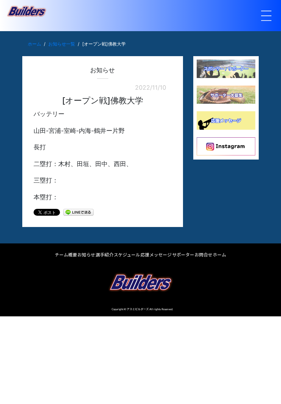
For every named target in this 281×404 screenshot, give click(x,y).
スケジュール (127, 254)
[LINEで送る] (78, 212)
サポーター (183, 254)
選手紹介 (104, 254)
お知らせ (86, 254)
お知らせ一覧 (61, 44)
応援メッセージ (156, 254)
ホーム (34, 44)
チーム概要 (66, 254)
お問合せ (203, 254)
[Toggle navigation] (266, 15)
